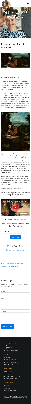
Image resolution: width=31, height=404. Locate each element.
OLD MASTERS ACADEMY (15, 14)
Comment (4, 311)
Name (3, 291)
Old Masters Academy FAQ (10, 359)
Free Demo (6, 349)
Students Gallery (7, 374)
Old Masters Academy (14, 396)
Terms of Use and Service (9, 390)
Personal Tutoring (7, 347)
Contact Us (6, 385)
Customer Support (7, 386)
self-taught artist (13, 266)
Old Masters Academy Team (10, 378)
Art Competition (7, 357)
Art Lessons (6, 345)
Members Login (7, 371)
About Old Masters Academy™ (11, 343)
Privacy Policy (7, 388)
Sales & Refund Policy (8, 392)
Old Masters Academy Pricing (10, 350)
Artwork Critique (7, 373)
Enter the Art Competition (15, 250)
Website (3, 304)
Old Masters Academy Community (12, 376)
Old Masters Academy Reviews (11, 361)
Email (3, 298)
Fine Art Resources (8, 364)
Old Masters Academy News (10, 362)
